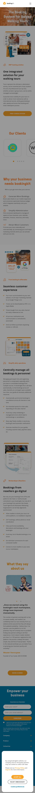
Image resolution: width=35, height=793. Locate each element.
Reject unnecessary (17, 782)
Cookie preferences (17, 787)
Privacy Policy (19, 768)
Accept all (17, 777)
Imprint (8, 770)
